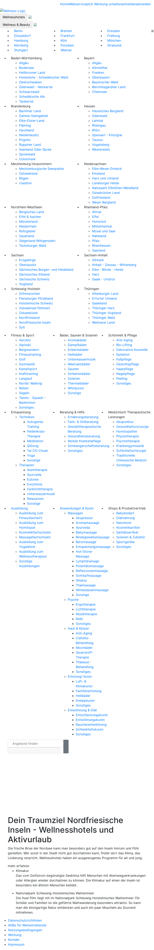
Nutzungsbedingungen (25, 930)
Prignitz (25, 140)
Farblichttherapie (40, 489)
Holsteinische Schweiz (36, 303)
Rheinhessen (101, 246)
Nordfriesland (29, 318)
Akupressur (84, 518)
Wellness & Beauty (16, 25)
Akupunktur (125, 422)
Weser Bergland (104, 202)
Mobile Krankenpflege (84, 441)
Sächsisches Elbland (34, 274)
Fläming (25, 125)
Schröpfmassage (88, 576)
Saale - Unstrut (103, 279)
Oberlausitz (27, 265)
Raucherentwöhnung (91, 725)
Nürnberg (21, 45)
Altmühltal (99, 68)
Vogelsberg (100, 145)
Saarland (98, 250)
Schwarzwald (29, 92)
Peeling (121, 378)
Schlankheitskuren (89, 729)
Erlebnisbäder (78, 350)
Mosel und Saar (104, 231)
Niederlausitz (29, 135)
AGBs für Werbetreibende (27, 925)
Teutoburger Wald (32, 246)
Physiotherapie (127, 436)
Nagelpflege (125, 374)
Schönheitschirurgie (131, 451)
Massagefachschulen (35, 537)
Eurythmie (34, 484)
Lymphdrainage (87, 561)
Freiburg (113, 36)
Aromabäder (77, 340)
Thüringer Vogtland (106, 313)
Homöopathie (126, 431)
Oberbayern (101, 77)
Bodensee (26, 68)
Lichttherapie (86, 609)
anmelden (128, 4)
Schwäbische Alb (32, 97)
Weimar (66, 50)
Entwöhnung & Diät (82, 710)
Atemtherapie (37, 470)
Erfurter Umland (104, 298)
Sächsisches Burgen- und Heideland (46, 270)
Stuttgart (21, 50)
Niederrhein (27, 226)
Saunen (73, 369)
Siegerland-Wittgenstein (37, 241)
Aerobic (25, 340)
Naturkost (123, 523)
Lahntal (97, 121)
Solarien (74, 378)
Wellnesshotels (14, 17)
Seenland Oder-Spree (35, 149)
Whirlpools (76, 388)
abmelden (143, 4)
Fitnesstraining (30, 354)
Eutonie (32, 479)
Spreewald (27, 154)
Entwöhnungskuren (90, 720)
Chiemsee (99, 92)
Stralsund (114, 45)
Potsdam (67, 45)
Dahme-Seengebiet (33, 116)
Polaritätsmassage (90, 566)
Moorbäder (84, 648)
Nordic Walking (30, 383)
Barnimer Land (30, 111)
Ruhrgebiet (27, 231)
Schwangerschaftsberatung (88, 446)
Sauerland (26, 236)
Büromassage (86, 542)
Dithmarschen (29, 294)
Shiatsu (81, 580)
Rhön (96, 130)
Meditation (35, 441)
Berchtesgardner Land (109, 87)
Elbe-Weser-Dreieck (107, 169)
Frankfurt (68, 36)
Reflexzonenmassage (92, 571)
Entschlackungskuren (92, 715)
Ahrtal (96, 212)
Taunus (97, 140)
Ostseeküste (28, 173)
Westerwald (101, 149)
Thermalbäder (78, 383)
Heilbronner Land (32, 72)
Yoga (31, 455)
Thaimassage (86, 585)
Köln (64, 40)
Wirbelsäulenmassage (92, 590)
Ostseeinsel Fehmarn (34, 308)
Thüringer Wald (103, 318)
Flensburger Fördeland (36, 298)
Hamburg (21, 40)
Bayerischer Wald (105, 82)
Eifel (95, 217)
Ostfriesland (101, 197)
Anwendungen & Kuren (77, 508)
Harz (95, 274)
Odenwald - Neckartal (36, 87)
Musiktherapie (86, 614)
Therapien (26, 465)
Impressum (16, 944)
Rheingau (99, 125)
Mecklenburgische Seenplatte (41, 169)
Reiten (23, 388)
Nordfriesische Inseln (35, 322)
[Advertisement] (77, 787)
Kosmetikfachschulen (35, 532)
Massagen (75, 513)
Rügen (23, 178)
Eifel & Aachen (30, 217)
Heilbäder (75, 354)
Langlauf (25, 378)
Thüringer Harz (103, 308)
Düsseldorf (22, 36)
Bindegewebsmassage (92, 537)
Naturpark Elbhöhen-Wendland (115, 188)
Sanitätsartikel (127, 532)
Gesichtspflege (127, 364)
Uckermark (27, 159)
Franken (98, 72)
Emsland (98, 173)
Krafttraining (28, 374)
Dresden (113, 31)
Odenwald (99, 116)
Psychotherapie (128, 441)
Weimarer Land (103, 322)
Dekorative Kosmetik (132, 350)
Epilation (123, 354)
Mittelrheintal (102, 226)
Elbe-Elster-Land (31, 121)
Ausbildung (19, 508)
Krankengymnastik (130, 446)
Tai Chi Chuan (37, 451)
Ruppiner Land (30, 145)
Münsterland (28, 221)
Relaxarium (35, 499)
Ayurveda (34, 475)
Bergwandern (29, 350)
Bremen (66, 31)
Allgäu (23, 63)
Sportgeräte (125, 542)
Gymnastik (27, 364)
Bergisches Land (31, 212)
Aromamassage (87, 523)
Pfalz (96, 241)
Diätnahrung (125, 518)
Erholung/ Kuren (80, 676)
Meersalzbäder (79, 364)
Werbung (14, 935)
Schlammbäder (79, 374)
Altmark (98, 260)
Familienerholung (88, 691)
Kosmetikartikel (128, 527)
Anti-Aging (124, 340)
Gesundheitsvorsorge (132, 427)
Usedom (25, 183)
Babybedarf (125, 513)
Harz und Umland (105, 178)
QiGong (32, 446)
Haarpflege (124, 369)
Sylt (22, 327)
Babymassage (86, 532)
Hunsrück (99, 221)
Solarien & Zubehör (130, 537)
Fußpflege (123, 359)
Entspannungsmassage (93, 547)
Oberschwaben (30, 82)
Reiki (79, 619)
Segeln (24, 393)
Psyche (73, 600)
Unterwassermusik (82, 359)
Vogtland (26, 284)
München (114, 40)
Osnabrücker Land (106, 193)
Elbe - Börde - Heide (107, 270)
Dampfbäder (77, 345)
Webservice (77, 4)
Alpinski (25, 345)
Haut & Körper (78, 628)
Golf (22, 359)
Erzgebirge (27, 260)
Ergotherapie (85, 604)
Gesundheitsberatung (84, 436)
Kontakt (14, 940)
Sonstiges (26, 407)
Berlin (18, 31)
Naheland (99, 236)
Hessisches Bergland (107, 111)
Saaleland (99, 303)
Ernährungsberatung (83, 417)
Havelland (26, 130)
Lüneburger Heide (105, 183)
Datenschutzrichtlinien (25, 920)
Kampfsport (28, 369)
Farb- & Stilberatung (83, 422)
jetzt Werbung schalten (103, 4)
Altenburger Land (105, 294)
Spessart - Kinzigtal (107, 135)
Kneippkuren (85, 700)
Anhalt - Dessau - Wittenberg (114, 265)
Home (64, 4)
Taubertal (26, 101)
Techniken (26, 417)
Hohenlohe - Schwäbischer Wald (43, 77)
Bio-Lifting (124, 345)
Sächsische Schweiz (34, 279)
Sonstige (74, 393)
